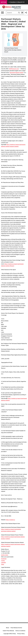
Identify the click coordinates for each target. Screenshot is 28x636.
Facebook (3, 558)
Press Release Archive (16, 627)
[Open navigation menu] (2, 12)
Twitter (3, 560)
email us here (4, 555)
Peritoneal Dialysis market (16, 72)
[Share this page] (26, 12)
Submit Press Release (8, 630)
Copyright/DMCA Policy (9, 633)
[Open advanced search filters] (22, 12)
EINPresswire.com (14, 68)
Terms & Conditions (20, 630)
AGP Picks (3, 2)
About (7, 627)
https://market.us (10, 519)
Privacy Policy (21, 633)
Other (2, 564)
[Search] (19, 12)
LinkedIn (3, 562)
